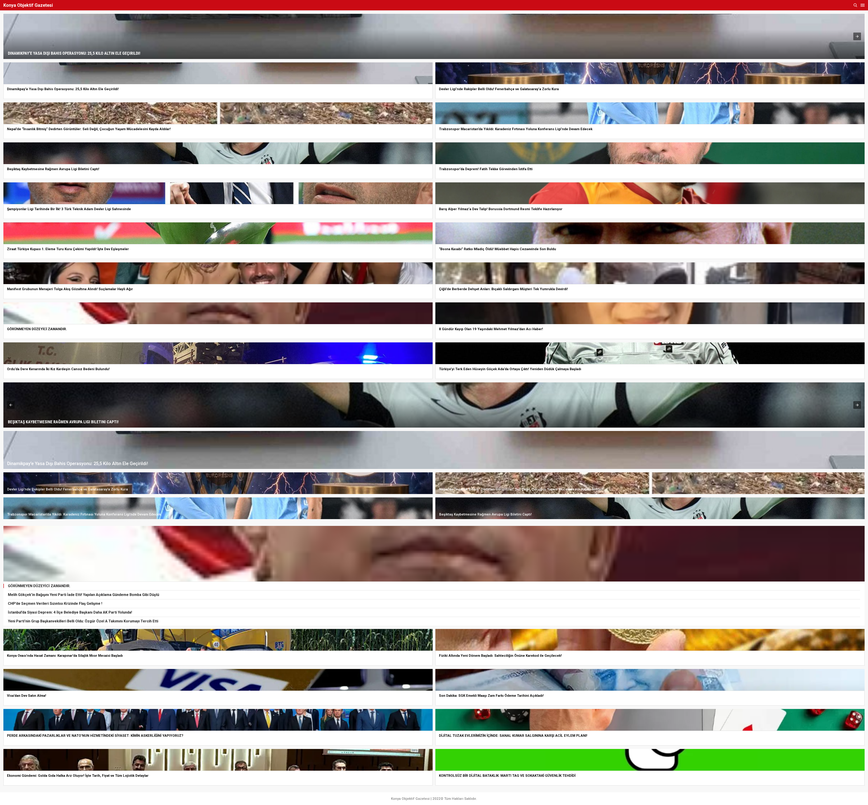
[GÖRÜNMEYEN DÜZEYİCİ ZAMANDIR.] (434, 553)
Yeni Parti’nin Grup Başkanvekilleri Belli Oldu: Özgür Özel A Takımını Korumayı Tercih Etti (83, 621)
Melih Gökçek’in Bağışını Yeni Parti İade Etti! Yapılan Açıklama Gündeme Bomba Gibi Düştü (83, 595)
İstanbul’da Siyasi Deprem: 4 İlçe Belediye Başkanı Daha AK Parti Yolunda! (70, 612)
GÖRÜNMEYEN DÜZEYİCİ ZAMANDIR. (39, 586)
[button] (857, 36)
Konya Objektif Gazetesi (28, 5)
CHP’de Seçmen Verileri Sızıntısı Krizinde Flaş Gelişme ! (55, 603)
